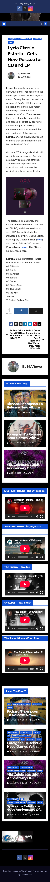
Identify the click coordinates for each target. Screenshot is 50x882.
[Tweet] (36, 311)
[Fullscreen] (41, 516)
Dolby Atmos (13, 739)
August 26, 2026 (19, 751)
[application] (25, 508)
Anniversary (13, 732)
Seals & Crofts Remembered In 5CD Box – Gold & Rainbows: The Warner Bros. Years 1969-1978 (32, 339)
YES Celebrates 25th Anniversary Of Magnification (23, 468)
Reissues (37, 39)
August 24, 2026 (19, 815)
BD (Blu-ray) (26, 732)
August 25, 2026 (19, 783)
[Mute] (37, 516)
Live (22, 739)
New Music (37, 704)
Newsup (43, 871)
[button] (41, 23)
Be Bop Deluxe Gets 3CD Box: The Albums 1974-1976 (17, 334)
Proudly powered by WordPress (17, 871)
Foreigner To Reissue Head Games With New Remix (24, 437)
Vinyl (10, 42)
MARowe (25, 73)
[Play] (8, 516)
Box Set (37, 732)
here (39, 239)
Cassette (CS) (26, 767)
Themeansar (26, 874)
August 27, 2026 (19, 720)
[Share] (21, 311)
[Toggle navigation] (23, 24)
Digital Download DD (22, 39)
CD (9, 39)
